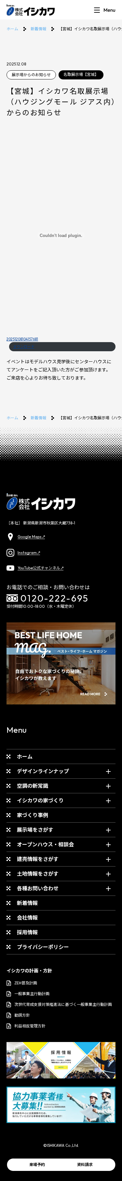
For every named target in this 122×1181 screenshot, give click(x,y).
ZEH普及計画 (25, 982)
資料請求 (85, 1164)
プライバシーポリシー (43, 947)
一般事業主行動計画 (31, 993)
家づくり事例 (32, 815)
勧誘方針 (22, 1015)
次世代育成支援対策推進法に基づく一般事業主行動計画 (63, 1004)
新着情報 (38, 28)
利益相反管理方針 (30, 1025)
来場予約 (37, 1164)
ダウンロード (23, 346)
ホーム (12, 28)
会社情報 (27, 917)
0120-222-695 (54, 598)
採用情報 (27, 932)
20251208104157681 (22, 339)
